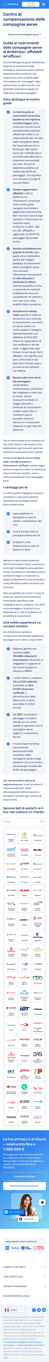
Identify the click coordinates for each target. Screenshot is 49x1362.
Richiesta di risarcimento (24, 1185)
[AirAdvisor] (11, 4)
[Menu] (43, 4)
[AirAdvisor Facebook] (34, 1310)
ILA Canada (8, 1345)
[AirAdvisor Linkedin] (44, 1310)
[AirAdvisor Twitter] (39, 1310)
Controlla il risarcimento (31, 4)
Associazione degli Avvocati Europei (23, 1342)
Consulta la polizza (24, 1176)
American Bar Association (31, 1345)
